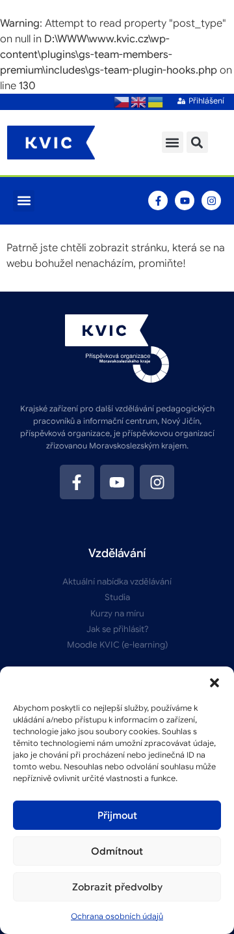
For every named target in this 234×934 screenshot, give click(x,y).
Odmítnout (117, 851)
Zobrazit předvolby (117, 887)
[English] (139, 101)
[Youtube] (184, 200)
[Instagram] (211, 200)
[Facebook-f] (158, 200)
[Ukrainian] (156, 101)
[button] (214, 682)
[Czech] (122, 101)
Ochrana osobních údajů (117, 916)
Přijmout (117, 815)
